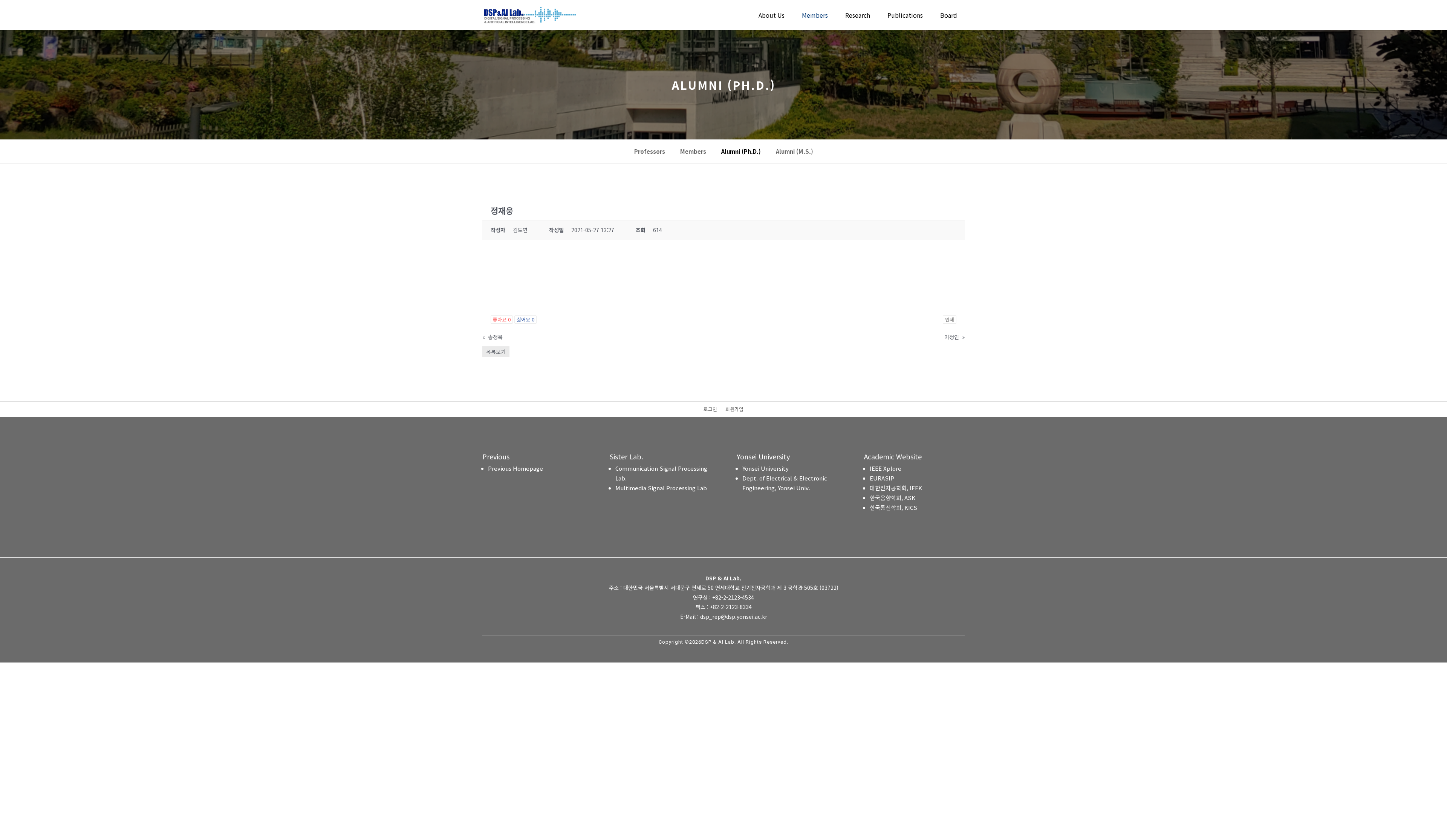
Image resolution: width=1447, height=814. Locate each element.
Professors (649, 151)
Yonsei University (765, 468)
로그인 (710, 410)
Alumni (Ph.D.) (741, 151)
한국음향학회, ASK (892, 498)
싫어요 (525, 319)
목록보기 (496, 351)
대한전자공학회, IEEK (896, 488)
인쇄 (949, 319)
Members (815, 16)
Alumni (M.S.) (794, 151)
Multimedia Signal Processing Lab (661, 488)
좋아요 (502, 319)
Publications (905, 16)
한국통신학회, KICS (893, 507)
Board (948, 16)
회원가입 (734, 410)
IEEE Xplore (885, 468)
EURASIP (882, 478)
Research (857, 16)
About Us (772, 16)
